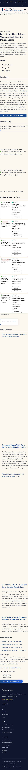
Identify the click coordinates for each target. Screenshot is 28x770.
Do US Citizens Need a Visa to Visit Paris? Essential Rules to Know (14, 586)
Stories (26, 2)
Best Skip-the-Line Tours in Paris (12, 644)
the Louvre (24, 91)
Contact (4, 712)
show (14, 321)
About (3, 717)
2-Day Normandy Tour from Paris (12, 641)
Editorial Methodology (7, 742)
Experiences (3, 2)
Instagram (4, 750)
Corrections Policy (6, 745)
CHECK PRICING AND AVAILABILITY (13, 115)
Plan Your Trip (22, 4)
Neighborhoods (10, 2)
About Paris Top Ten (6, 740)
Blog (3, 709)
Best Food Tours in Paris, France (12, 647)
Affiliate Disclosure (14, 763)
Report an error (16, 668)
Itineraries (17, 2)
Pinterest (4, 752)
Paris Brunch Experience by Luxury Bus (14, 650)
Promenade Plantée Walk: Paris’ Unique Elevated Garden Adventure (14, 446)
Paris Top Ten (7, 689)
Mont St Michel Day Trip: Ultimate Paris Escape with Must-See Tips (14, 618)
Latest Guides (5, 747)
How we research (5, 668)
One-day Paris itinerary (7, 724)
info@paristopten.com (7, 699)
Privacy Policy (5, 714)
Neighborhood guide (7, 732)
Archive (3, 707)
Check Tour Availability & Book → (11, 681)
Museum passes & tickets (8, 729)
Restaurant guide (6, 727)
